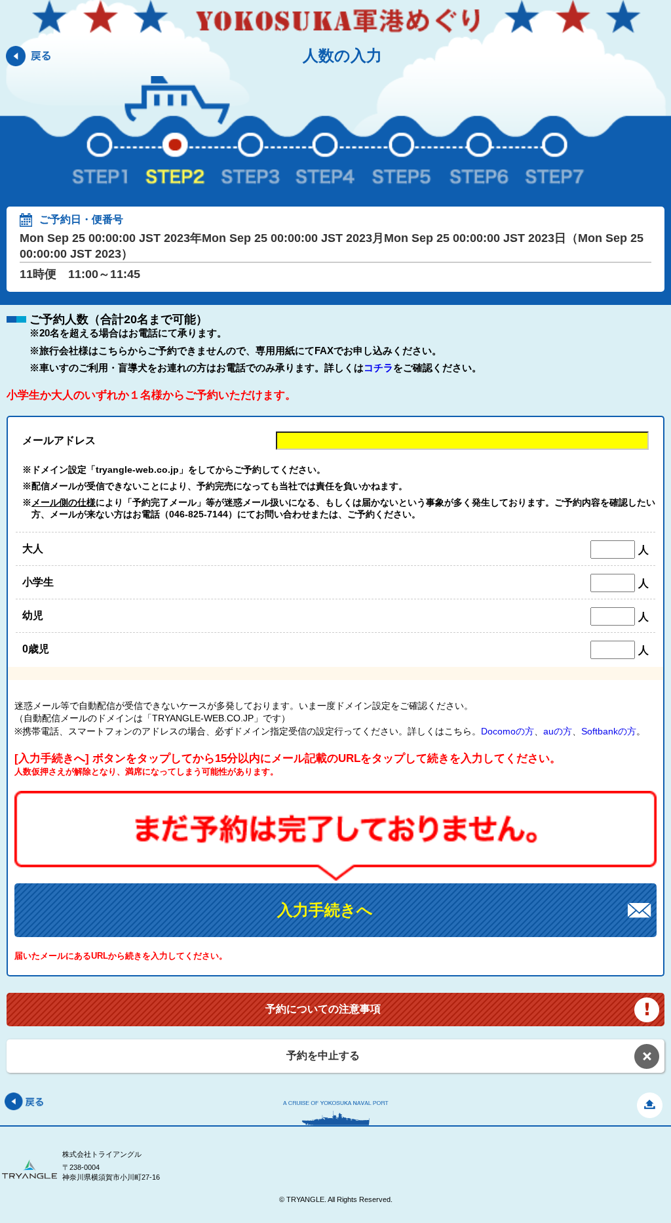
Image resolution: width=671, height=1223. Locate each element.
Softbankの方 (608, 731)
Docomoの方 (507, 731)
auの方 (557, 731)
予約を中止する (323, 1055)
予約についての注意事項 (323, 1008)
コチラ (378, 367)
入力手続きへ (325, 910)
